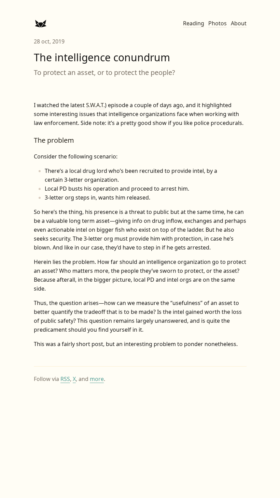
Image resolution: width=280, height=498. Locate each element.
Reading (193, 23)
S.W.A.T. (95, 105)
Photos (217, 23)
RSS (65, 379)
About (239, 23)
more (97, 379)
